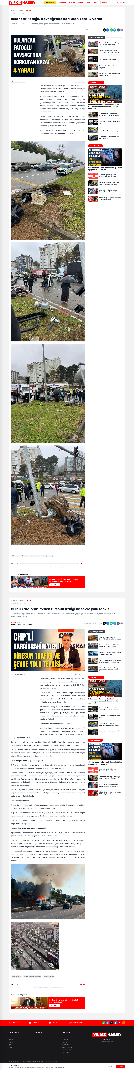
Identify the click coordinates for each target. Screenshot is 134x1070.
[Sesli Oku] (76, 81)
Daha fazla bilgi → (60, 1068)
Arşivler (54, 1023)
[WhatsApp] (103, 1022)
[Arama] (121, 2)
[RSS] (123, 1022)
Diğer (104, 2)
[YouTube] (119, 1022)
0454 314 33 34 (15, 1061)
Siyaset (72, 2)
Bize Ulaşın (15, 1023)
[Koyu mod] (118, 2)
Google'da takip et (19, 81)
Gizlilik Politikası (76, 1023)
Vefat (96, 2)
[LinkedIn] (115, 1022)
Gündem (62, 2)
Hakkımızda (65, 1037)
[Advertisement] (24, 112)
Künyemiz (35, 1023)
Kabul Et (120, 1066)
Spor (88, 2)
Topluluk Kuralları (67, 1050)
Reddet (110, 1066)
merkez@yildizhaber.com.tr (34, 1061)
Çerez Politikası (66, 1055)
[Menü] (124, 2)
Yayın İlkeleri (65, 1045)
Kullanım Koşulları (67, 1047)
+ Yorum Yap (81, 563)
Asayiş (80, 2)
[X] (111, 1022)
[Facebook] (107, 1022)
